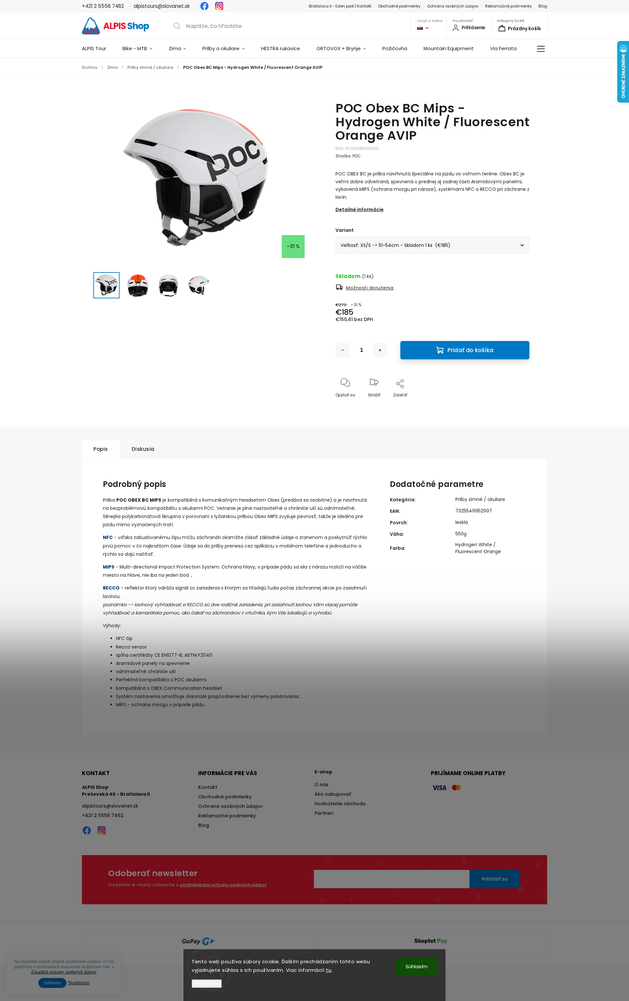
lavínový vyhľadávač (157, 604)
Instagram (219, 6)
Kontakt (207, 787)
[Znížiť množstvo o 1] (342, 350)
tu (329, 970)
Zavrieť (517, 406)
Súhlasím (417, 966)
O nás (321, 784)
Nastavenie (206, 983)
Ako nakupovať (332, 794)
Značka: (348, 156)
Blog (543, 6)
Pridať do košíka (470, 350)
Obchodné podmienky (399, 6)
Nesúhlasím (78, 982)
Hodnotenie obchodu (340, 803)
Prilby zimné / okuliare (480, 499)
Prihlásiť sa (495, 879)
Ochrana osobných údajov (453, 6)
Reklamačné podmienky (508, 6)
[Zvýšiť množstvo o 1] (380, 350)
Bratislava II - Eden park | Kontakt (340, 6)
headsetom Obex (259, 500)
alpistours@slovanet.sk (110, 806)
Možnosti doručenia (369, 288)
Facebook (204, 6)
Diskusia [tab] (143, 449)
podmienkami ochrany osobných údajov (223, 885)
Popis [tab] (100, 449)
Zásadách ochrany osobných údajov (64, 972)
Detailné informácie (359, 209)
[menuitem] (98, 48)
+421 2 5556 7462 (103, 815)
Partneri (323, 813)
